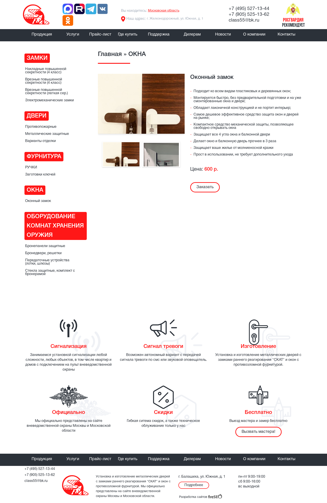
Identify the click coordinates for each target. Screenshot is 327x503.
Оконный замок (38, 201)
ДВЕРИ (36, 116)
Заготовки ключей (40, 174)
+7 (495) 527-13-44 (249, 9)
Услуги (73, 34)
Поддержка (159, 34)
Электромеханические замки (49, 100)
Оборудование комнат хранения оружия (55, 226)
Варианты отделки (40, 141)
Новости (223, 34)
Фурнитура (44, 156)
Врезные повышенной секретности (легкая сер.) (46, 91)
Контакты (286, 34)
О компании (254, 34)
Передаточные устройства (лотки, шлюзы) (47, 262)
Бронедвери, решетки (43, 253)
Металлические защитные (47, 134)
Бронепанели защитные (45, 246)
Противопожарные (41, 126)
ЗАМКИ (37, 58)
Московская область (163, 10)
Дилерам (192, 34)
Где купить (127, 34)
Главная (110, 54)
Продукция (42, 34)
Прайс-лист (100, 34)
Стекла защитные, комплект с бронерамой (50, 272)
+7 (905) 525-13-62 (249, 14)
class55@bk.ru (244, 20)
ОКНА (35, 190)
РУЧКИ (31, 167)
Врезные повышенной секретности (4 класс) (43, 81)
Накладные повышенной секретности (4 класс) (45, 71)
